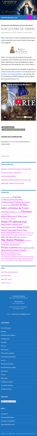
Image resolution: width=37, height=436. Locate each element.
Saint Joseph (19, 256)
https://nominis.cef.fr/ (8, 227)
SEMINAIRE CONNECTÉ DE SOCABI (12, 183)
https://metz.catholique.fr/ (12, 224)
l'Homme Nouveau (7, 235)
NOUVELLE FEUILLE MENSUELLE (11, 173)
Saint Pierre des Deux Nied (9, 272)
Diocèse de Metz (19, 204)
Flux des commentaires (8, 421)
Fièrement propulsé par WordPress (25, 433)
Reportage (29, 25)
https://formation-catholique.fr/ (8, 218)
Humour (3, 346)
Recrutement (17, 253)
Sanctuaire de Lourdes (28, 256)
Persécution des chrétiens (10, 245)
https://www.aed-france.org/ (14, 230)
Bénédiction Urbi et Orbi (7, 197)
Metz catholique (22, 237)
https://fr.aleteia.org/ (14, 221)
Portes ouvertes (9, 247)
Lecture (3, 360)
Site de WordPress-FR (7, 424)
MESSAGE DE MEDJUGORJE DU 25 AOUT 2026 (16, 180)
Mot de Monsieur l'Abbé (8, 367)
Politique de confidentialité (8, 433)
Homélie (3, 342)
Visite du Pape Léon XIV (25, 260)
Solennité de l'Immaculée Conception (13, 129)
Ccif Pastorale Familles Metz (12, 200)
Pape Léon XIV (20, 243)
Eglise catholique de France (15, 207)
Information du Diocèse (8, 357)
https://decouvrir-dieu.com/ (14, 216)
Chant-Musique (6, 328)
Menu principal (34, 17)
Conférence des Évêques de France (15, 202)
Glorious (26, 211)
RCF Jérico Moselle (7, 253)
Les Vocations (29, 235)
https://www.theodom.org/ (27, 233)
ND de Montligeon (5, 242)
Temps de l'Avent (5, 260)
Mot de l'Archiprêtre (7, 364)
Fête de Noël (18, 212)
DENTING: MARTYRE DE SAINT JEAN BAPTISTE (16, 169)
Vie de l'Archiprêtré (7, 385)
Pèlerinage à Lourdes (26, 248)
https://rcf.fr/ (23, 227)
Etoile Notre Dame (8, 212)
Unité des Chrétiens (7, 382)
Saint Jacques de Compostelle (8, 256)
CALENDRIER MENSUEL (8, 176)
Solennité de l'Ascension (28, 258)
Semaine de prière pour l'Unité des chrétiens (11, 258)
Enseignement (5, 339)
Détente (3, 331)
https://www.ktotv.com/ (10, 232)
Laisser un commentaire (24, 32)
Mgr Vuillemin (27, 240)
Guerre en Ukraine (5, 214)
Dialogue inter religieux (8, 335)
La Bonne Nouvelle (19, 235)
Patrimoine (4, 371)
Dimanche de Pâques (6, 205)
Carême (17, 197)
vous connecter (14, 142)
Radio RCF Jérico (6, 279)
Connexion (4, 414)
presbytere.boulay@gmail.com (20, 314)
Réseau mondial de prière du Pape (11, 254)
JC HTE (14, 32)
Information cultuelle (17, 25)
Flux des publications (7, 417)
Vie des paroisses (6, 389)
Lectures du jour (6, 283)
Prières (3, 374)
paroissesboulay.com (9, 17)
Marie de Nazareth (8, 127)
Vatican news (14, 260)
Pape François (13, 242)
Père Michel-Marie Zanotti (13, 250)
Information (5, 25)
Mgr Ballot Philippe (12, 240)
